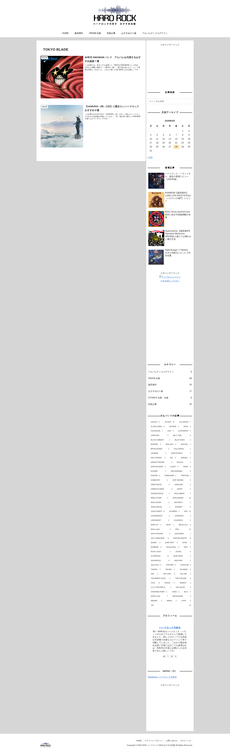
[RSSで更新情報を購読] (175, 656)
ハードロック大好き (170, 627)
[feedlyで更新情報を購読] (172, 656)
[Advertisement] (170, 65)
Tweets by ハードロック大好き (162, 677)
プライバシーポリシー (154, 741)
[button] (190, 101)
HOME (139, 741)
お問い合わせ (171, 741)
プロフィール (185, 741)
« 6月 (150, 157)
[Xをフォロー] (168, 656)
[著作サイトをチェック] (164, 656)
